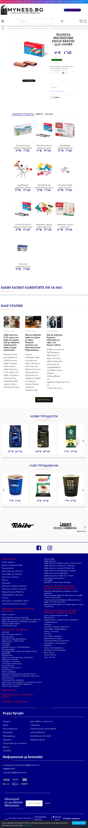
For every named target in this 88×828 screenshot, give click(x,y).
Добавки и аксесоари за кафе (57, 582)
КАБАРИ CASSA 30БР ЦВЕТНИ (44, 226)
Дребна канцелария (39, 28)
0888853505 (73, 10)
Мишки (5, 598)
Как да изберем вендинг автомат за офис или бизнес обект (54, 340)
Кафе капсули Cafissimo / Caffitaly (59, 566)
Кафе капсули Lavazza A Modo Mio (59, 568)
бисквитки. (27, 825)
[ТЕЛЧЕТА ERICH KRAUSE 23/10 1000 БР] (23, 209)
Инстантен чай (9, 626)
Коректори (7, 655)
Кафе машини (9, 690)
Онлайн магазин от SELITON (71, 819)
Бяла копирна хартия (12, 634)
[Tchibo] (23, 526)
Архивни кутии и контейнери (16, 647)
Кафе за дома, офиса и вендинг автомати (18, 610)
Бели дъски (49, 652)
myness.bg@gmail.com (14, 772)
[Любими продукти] (81, 21)
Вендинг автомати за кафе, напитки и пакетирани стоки (60, 587)
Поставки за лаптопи (12, 574)
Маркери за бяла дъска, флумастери (19, 674)
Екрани (5, 580)
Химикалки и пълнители (55, 643)
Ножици (47, 624)
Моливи (47, 634)
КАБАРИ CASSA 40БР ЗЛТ (65, 226)
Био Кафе (48, 580)
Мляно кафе (49, 559)
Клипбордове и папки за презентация (19, 651)
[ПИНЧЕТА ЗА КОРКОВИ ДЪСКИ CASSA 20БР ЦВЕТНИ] (44, 169)
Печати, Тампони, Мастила (56, 627)
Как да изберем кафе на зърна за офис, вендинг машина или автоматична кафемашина (33, 342)
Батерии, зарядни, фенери (14, 586)
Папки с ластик (51, 631)
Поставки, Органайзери (55, 629)
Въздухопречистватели (13, 592)
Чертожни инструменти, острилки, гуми (22, 682)
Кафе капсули (50, 561)
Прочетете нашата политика (40, 819)
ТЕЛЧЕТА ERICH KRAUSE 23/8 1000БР (44, 147)
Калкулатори (8, 666)
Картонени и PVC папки (13, 641)
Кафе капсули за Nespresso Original (60, 571)
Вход (5, 725)
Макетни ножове (10, 659)
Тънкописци (7, 670)
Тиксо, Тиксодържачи (53, 648)
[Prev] (3, 490)
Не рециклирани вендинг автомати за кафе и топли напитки (62, 601)
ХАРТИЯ (5, 632)
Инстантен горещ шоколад (15, 617)
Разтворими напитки (54, 578)
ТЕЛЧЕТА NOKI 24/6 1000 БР (65, 186)
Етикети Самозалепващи (14, 639)
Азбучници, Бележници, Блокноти (17, 657)
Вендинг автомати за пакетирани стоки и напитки (64, 605)
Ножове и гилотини (11, 662)
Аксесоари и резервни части (15, 601)
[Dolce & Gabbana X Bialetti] (65, 526)
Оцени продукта (57, 91)
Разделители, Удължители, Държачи (61, 620)
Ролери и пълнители (11, 668)
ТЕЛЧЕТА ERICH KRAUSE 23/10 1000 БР (23, 226)
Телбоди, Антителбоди (55, 650)
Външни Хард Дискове (12, 565)
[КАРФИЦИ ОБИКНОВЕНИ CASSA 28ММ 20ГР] (65, 130)
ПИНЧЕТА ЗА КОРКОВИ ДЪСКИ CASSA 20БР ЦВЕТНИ (44, 186)
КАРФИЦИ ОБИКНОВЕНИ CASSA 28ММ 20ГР (65, 147)
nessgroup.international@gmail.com (21, 765)
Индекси (48, 645)
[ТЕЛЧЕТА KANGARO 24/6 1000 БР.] (23, 248)
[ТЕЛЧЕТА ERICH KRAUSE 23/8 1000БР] (44, 130)
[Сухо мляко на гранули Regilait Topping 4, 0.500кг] (43, 485)
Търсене (7, 740)
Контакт (49, 114)
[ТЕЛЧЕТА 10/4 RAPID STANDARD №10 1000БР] (23, 130)
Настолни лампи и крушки (14, 589)
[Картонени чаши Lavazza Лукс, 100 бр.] (15, 485)
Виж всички (81, 531)
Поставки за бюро (52, 636)
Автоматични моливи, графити (17, 684)
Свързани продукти (22, 114)
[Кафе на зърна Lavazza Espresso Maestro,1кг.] (43, 436)
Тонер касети (8, 562)
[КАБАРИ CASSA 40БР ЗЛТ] (65, 209)
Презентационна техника (14, 604)
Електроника (9, 559)
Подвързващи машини (12, 595)
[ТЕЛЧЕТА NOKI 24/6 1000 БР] (65, 169)
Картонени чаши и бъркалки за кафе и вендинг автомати (20, 623)
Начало (6, 721)
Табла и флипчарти (11, 686)
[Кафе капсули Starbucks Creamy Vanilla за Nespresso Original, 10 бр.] (71, 436)
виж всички (44, 400)
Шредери (6, 583)
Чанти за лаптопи (10, 577)
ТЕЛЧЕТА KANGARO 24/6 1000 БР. (22, 265)
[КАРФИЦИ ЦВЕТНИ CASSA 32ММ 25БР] (23, 169)
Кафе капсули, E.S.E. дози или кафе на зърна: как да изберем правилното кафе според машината (11, 342)
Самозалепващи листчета (56, 641)
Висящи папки (8, 649)
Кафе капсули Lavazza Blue (56, 573)
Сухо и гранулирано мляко (56, 615)
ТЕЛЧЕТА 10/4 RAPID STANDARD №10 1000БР (23, 147)
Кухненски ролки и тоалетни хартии (17, 696)
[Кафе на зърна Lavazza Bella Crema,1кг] (15, 436)
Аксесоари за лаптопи (12, 571)
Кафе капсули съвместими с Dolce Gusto (63, 563)
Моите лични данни (58, 819)
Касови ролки (8, 637)
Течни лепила (50, 655)
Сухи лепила (49, 657)
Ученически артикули (12, 664)
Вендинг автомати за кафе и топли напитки (61, 592)
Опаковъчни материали (14, 701)
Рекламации (9, 736)
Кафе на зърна (8, 614)
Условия (7, 751)
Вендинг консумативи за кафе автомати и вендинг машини (60, 611)
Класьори (6, 643)
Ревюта (39, 114)
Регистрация (10, 729)
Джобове (6, 653)
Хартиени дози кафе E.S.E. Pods (58, 576)
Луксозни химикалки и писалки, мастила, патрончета (20, 677)
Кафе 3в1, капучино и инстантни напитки (21, 619)
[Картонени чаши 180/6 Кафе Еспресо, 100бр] (71, 485)
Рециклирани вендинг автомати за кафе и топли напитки (63, 596)
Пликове (6, 645)
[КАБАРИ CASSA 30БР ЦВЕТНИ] (44, 209)
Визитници (49, 617)
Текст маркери (9, 672)
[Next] (82, 441)
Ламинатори (8, 568)
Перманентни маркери (13, 680)
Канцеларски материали (17, 28)
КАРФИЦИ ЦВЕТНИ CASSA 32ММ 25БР (23, 186)
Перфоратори (51, 622)
